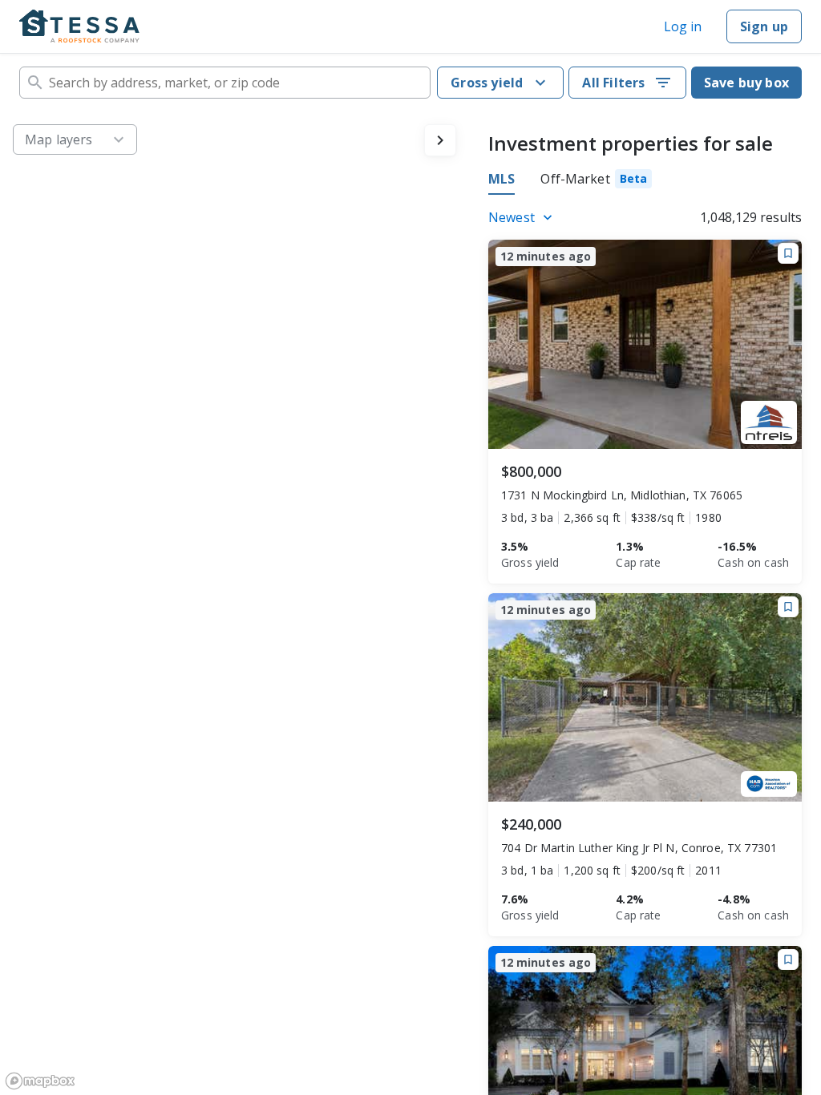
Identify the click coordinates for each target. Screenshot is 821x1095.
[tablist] (570, 181)
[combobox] (225, 83)
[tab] (596, 181)
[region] (234, 603)
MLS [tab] (501, 179)
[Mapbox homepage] (40, 1081)
